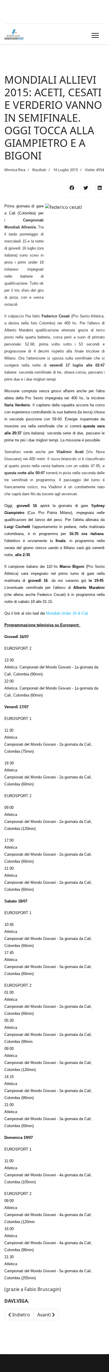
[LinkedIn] (100, 187)
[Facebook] (72, 187)
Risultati (39, 169)
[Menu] (94, 35)
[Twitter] (86, 187)
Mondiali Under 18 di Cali (67, 613)
